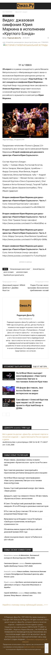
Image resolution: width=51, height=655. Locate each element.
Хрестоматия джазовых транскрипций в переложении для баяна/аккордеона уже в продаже (25, 471)
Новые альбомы (8, 379)
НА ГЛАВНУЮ (7, 12)
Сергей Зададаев (10, 593)
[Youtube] (33, 355)
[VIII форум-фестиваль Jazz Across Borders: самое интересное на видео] (8, 390)
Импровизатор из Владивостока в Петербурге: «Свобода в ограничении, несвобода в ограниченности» (23, 521)
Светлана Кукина (11, 563)
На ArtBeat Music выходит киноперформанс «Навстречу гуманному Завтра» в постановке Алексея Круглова (23, 480)
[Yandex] (28, 355)
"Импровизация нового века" (20, 269)
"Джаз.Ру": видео (21, 12)
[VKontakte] (23, 355)
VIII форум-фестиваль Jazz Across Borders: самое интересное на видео (29, 390)
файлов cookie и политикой (34, 647)
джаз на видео (9, 272)
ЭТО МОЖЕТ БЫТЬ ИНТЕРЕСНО (17, 367)
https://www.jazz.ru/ (25, 319)
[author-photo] (25, 312)
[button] (4, 6)
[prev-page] (4, 414)
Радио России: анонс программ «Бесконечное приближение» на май (38, 288)
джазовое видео (22, 272)
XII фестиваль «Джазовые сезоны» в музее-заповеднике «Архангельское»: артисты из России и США (25, 462)
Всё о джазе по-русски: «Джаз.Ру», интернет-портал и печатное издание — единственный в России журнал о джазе (25, 437)
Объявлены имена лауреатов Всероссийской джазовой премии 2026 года (23, 530)
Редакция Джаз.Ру (14, 38)
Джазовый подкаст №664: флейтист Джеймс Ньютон (13, 288)
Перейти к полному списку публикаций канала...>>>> (25, 605)
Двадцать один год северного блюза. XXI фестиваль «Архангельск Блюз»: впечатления (26, 497)
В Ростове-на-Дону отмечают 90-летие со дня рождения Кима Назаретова (23, 512)
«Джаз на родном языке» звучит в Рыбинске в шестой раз (23, 538)
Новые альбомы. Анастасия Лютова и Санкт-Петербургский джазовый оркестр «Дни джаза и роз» (25, 574)
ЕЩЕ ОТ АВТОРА (40, 367)
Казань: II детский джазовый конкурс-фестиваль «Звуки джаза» (24, 489)
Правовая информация (35, 639)
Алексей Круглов (38, 269)
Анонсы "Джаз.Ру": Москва (6, 404)
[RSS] (18, 355)
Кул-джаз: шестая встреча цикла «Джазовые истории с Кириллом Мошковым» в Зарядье (23, 584)
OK (47, 648)
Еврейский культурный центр (14, 275)
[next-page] (8, 414)
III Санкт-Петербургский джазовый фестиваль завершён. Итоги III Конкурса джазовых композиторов (26, 505)
